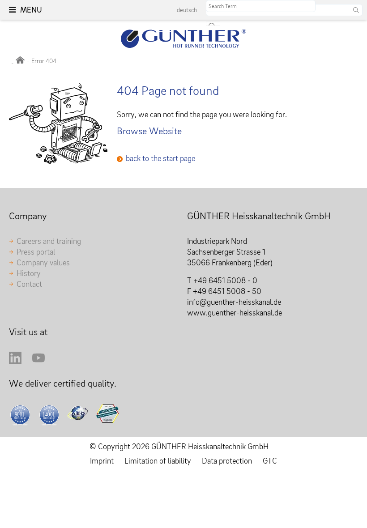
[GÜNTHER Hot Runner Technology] (20, 60)
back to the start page (160, 158)
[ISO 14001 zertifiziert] (51, 415)
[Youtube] (38, 361)
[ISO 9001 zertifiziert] (21, 415)
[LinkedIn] (15, 361)
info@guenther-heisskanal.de (234, 302)
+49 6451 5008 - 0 (225, 280)
